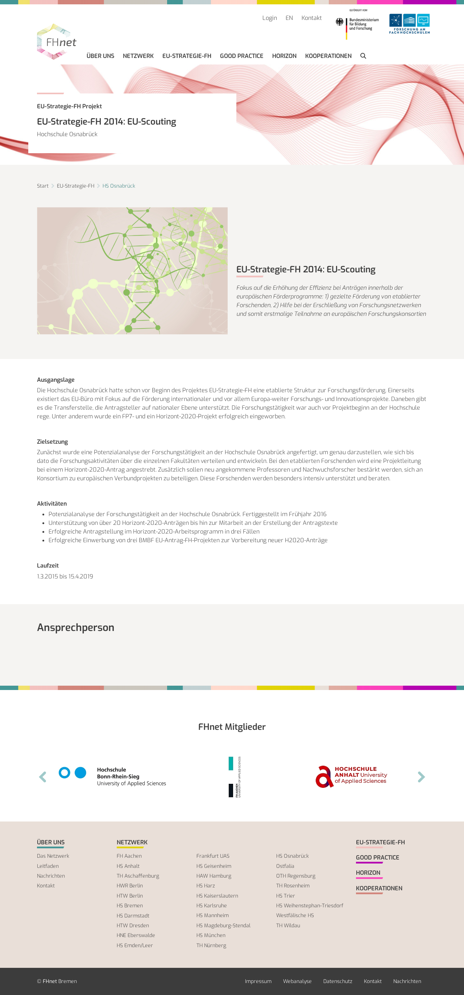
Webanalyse (297, 981)
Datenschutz (337, 981)
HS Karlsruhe (211, 905)
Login (269, 18)
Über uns (100, 56)
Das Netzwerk (53, 856)
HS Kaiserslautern (217, 895)
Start (43, 186)
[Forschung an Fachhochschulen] (409, 24)
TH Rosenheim (293, 885)
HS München (210, 935)
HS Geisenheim (213, 866)
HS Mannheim (212, 915)
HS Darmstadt (133, 915)
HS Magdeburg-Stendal (223, 925)
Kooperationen (328, 56)
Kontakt (312, 18)
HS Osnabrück (119, 186)
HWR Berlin (130, 885)
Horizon (284, 56)
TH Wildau (288, 925)
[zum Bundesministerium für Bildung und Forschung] (357, 24)
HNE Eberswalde (136, 935)
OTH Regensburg (295, 876)
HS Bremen (130, 905)
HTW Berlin (130, 895)
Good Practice (242, 56)
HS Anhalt (128, 866)
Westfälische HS (295, 915)
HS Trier (285, 895)
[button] (363, 56)
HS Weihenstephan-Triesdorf (309, 905)
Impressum (258, 981)
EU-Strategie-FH (186, 56)
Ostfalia (285, 866)
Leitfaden (48, 866)
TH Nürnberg (211, 945)
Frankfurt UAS (212, 856)
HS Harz (205, 885)
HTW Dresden (133, 925)
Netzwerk (138, 56)
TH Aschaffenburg (138, 876)
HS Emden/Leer (135, 945)
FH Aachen (129, 856)
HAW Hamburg (213, 876)
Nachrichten (51, 876)
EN (289, 18)
